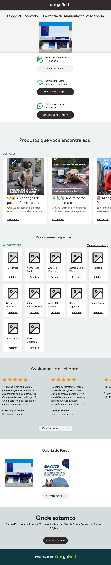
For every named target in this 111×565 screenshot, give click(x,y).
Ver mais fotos (54, 495)
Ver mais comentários (54, 428)
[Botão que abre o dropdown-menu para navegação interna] (4, 5)
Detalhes (13, 277)
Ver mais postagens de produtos (53, 237)
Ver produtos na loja (97, 245)
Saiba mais (13, 219)
